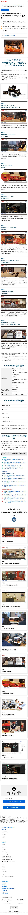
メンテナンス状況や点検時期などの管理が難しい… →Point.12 (15, 502)
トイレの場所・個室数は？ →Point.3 (12, 465)
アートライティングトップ (8, 827)
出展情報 (3, 836)
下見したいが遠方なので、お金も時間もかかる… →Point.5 (14, 476)
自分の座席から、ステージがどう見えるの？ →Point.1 (14, 460)
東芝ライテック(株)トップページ (7, 900)
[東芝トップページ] (4, 1)
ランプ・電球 (4, 871)
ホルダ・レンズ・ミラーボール (8, 876)
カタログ (4, 884)
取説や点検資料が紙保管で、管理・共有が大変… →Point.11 (14, 498)
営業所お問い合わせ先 (14, 807)
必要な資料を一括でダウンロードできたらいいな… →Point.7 (15, 482)
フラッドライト (5, 854)
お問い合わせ (5, 893)
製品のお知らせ (5, 832)
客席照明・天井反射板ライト (7, 856)
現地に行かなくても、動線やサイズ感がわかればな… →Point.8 (15, 485)
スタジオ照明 (4, 846)
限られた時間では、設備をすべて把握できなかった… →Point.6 (15, 479)
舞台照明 (3, 844)
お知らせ (4, 829)
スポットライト (5, 851)
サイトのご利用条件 (7, 903)
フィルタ (3, 874)
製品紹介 (6, 5)
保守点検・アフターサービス (8, 888)
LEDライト (4, 849)
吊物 (2, 864)
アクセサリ (4, 869)
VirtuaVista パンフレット (9, 35)
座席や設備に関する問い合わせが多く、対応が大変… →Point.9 (15, 492)
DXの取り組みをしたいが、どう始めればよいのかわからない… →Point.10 (15, 495)
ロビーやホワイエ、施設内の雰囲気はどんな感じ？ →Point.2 (15, 463)
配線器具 (3, 866)
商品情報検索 (5, 881)
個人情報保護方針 (21, 899)
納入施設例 (4, 886)
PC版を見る (14, 907)
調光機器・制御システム (7, 859)
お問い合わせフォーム (15, 801)
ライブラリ (4, 890)
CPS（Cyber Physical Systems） (16, 5)
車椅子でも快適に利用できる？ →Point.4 (13, 468)
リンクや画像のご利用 (7, 897)
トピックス (4, 834)
